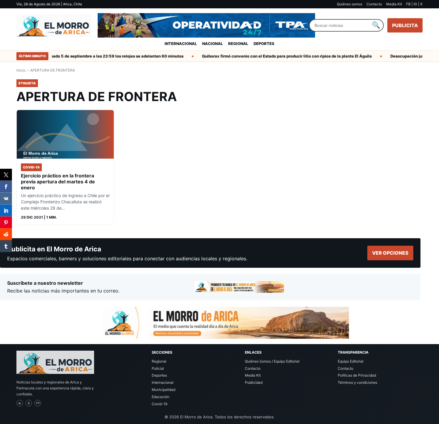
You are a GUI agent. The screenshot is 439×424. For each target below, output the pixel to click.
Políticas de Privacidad (357, 375)
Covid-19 (159, 404)
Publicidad (254, 382)
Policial (158, 368)
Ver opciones (390, 253)
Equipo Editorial (350, 361)
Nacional (212, 43)
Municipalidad (163, 389)
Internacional (181, 43)
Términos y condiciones (357, 382)
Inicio (20, 70)
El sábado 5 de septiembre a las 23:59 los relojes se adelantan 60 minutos (107, 56)
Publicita (405, 25)
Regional (238, 43)
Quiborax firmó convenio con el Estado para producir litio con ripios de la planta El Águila (282, 56)
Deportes (264, 43)
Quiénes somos (349, 4)
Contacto (374, 4)
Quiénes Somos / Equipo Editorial (272, 361)
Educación (160, 396)
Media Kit (394, 4)
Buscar (376, 25)
